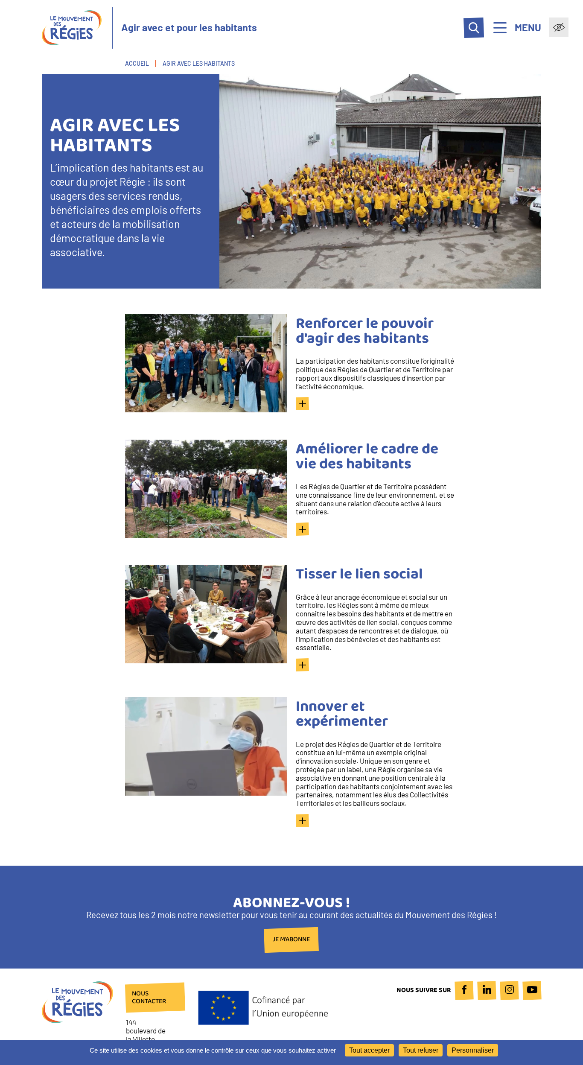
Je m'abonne (291, 940)
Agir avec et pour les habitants (189, 27)
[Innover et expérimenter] (302, 820)
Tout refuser (420, 1050)
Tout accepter (369, 1050)
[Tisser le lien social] (302, 664)
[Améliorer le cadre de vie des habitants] (302, 529)
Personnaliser (473, 1050)
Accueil (137, 63)
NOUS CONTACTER (149, 997)
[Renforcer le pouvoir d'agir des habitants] (302, 403)
